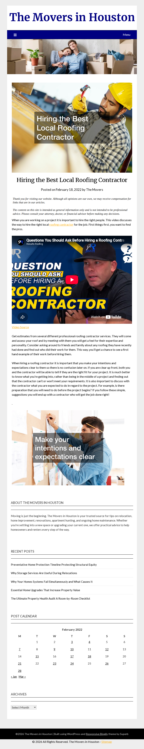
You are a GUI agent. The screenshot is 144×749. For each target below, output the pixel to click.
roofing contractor (61, 224)
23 (54, 663)
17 (72, 656)
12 (107, 649)
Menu (126, 34)
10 (72, 649)
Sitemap (106, 741)
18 (89, 656)
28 (19, 670)
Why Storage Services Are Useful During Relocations (44, 573)
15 (37, 656)
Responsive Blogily (97, 734)
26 (107, 663)
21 (19, 663)
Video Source (20, 327)
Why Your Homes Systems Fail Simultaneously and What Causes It (52, 581)
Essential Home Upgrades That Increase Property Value (45, 590)
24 (72, 663)
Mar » (22, 676)
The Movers (94, 190)
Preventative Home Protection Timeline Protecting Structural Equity (54, 564)
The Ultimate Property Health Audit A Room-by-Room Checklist (50, 598)
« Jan (14, 676)
